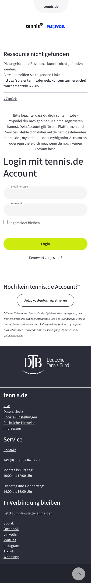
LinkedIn (10, 534)
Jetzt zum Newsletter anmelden (28, 513)
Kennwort (16, 203)
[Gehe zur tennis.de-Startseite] (45, 25)
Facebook (11, 528)
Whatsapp (11, 556)
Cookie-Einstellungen (20, 417)
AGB (7, 405)
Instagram (11, 545)
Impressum (12, 428)
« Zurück (10, 98)
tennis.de (51, 6)
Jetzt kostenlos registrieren (45, 300)
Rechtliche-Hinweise (19, 422)
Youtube (10, 540)
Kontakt (10, 450)
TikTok (9, 551)
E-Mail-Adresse (19, 186)
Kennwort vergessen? (45, 257)
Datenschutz (13, 411)
